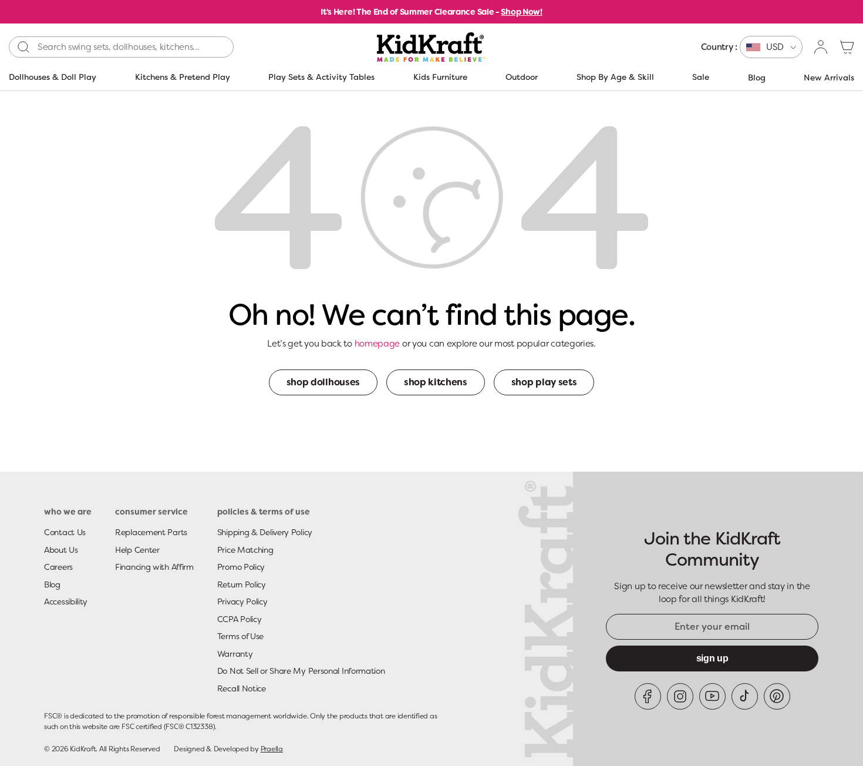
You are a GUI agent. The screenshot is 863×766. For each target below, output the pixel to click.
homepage (377, 344)
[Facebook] (648, 696)
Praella (272, 749)
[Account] (821, 47)
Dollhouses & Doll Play (52, 77)
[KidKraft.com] (431, 47)
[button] (847, 47)
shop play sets (544, 382)
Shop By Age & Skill (615, 77)
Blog (757, 77)
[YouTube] (712, 696)
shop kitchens (435, 382)
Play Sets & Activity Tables (321, 77)
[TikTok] (744, 696)
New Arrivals (829, 77)
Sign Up (712, 658)
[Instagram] (680, 696)
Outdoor (521, 77)
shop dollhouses (323, 382)
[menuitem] (752, 47)
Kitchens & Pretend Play (182, 77)
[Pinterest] (777, 696)
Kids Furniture (440, 77)
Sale (700, 77)
